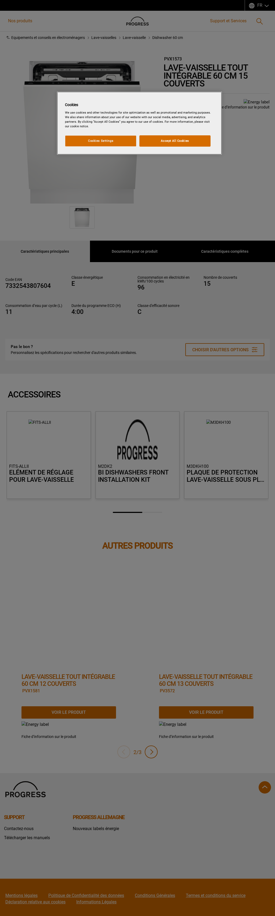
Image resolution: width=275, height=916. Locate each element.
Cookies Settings (100, 141)
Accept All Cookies (175, 141)
